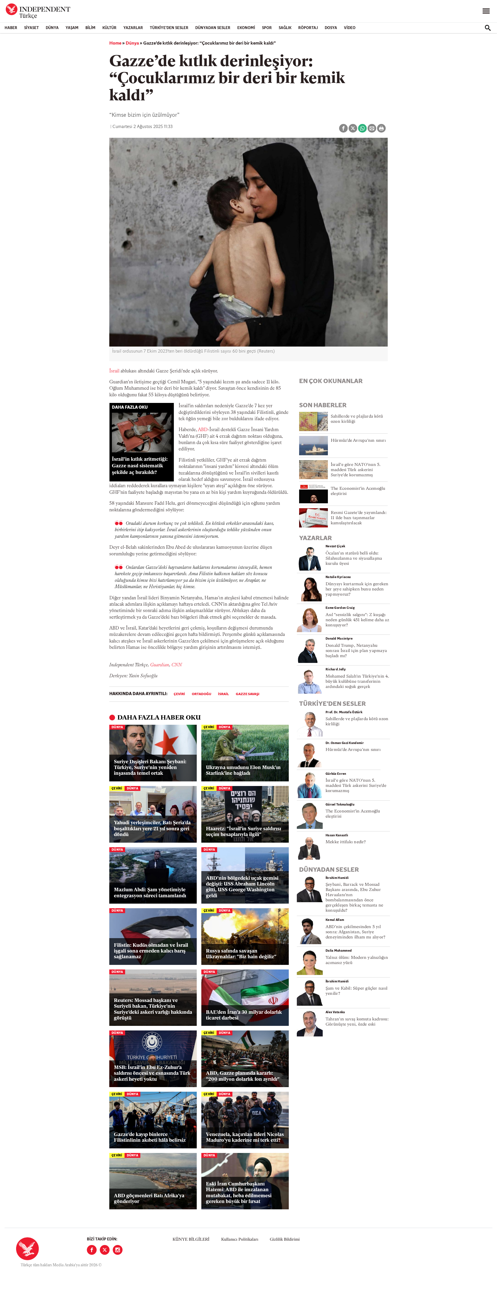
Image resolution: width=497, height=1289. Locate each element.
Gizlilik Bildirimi (285, 1240)
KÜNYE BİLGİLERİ (191, 1240)
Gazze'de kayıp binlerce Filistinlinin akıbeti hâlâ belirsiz (150, 1137)
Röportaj (308, 28)
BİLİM (90, 28)
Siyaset (31, 28)
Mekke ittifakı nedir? (346, 842)
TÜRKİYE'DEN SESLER (169, 28)
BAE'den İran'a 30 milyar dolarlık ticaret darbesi (244, 1015)
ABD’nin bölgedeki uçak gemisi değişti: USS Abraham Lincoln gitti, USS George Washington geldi (242, 887)
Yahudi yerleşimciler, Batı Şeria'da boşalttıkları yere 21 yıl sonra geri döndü (152, 829)
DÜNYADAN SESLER (212, 28)
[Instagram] (118, 1250)
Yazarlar (133, 28)
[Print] (381, 128)
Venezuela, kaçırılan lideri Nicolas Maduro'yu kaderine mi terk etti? (245, 1137)
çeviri (179, 694)
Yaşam (72, 28)
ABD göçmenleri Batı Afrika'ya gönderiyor (149, 1199)
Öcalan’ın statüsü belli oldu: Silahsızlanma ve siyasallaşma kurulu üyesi (354, 558)
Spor (267, 28)
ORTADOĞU (201, 694)
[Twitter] (105, 1250)
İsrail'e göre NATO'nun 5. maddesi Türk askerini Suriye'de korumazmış (356, 470)
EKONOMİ (246, 28)
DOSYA (331, 28)
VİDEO (349, 28)
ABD (203, 430)
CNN (176, 665)
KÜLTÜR (109, 28)
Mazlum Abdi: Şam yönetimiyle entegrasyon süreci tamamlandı (150, 893)
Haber (11, 28)
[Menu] (486, 11)
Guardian (159, 665)
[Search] (488, 28)
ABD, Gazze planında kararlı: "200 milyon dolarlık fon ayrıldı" (243, 1076)
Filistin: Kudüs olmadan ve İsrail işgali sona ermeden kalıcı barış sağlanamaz (151, 951)
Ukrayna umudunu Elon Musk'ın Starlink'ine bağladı (243, 770)
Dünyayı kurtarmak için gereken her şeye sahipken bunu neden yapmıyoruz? (357, 589)
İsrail (114, 371)
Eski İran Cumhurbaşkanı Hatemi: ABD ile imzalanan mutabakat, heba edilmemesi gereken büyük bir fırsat (239, 1193)
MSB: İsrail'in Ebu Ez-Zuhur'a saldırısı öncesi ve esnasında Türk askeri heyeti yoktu (152, 1073)
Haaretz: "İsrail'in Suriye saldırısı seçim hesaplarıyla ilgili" (243, 832)
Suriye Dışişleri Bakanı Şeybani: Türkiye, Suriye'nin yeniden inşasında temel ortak (150, 768)
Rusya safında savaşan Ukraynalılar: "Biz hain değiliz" (241, 954)
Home (115, 43)
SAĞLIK (285, 28)
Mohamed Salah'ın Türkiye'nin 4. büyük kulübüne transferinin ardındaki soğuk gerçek (357, 681)
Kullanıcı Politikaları (239, 1240)
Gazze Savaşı (247, 694)
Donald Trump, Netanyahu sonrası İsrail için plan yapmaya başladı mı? (356, 651)
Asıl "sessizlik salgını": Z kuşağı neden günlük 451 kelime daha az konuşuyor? (357, 620)
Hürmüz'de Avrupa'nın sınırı (358, 441)
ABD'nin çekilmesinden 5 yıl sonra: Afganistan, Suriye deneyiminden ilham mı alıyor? (355, 932)
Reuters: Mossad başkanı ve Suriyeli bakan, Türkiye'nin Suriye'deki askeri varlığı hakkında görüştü (153, 1009)
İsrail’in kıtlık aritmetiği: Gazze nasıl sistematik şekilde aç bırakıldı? (140, 466)
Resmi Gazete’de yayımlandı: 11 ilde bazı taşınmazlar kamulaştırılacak (359, 518)
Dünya (52, 28)
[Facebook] (92, 1250)
